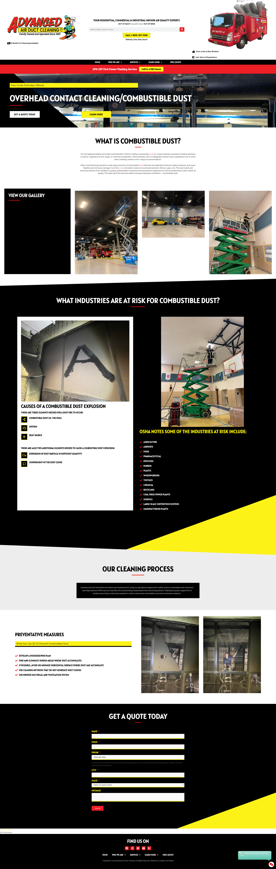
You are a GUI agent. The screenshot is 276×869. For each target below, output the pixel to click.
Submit (97, 808)
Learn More (154, 62)
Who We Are (114, 62)
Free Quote (175, 62)
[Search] (182, 29)
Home (97, 62)
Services (134, 62)
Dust (141, 165)
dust (151, 154)
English (241, 1)
